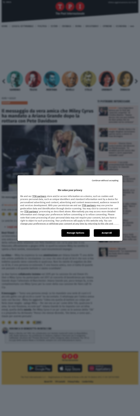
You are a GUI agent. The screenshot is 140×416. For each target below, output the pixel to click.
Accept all (107, 233)
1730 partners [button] (39, 196)
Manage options (75, 233)
